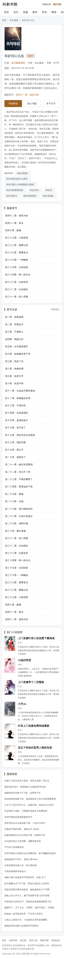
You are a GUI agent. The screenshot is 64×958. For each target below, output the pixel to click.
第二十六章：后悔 (14, 501)
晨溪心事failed (31, 859)
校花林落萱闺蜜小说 (14, 798)
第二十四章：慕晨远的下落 (19, 486)
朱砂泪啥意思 (30, 195)
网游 (54, 12)
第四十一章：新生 (14, 223)
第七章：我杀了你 (14, 361)
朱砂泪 (49, 190)
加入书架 (32, 103)
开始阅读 (13, 103)
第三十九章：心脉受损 (16, 237)
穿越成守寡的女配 (12, 829)
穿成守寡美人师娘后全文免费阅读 (20, 853)
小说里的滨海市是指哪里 (35, 919)
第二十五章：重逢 (14, 494)
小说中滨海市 (38, 823)
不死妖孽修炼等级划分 (15, 871)
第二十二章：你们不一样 (17, 471)
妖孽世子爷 (35, 792)
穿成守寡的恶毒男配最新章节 (18, 817)
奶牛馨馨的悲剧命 (47, 853)
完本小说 (33, 940)
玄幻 (15, 12)
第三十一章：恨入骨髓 (16, 296)
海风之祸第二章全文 (39, 780)
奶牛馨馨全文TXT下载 (14, 883)
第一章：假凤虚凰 (14, 316)
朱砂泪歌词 (12, 195)
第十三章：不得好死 (15, 405)
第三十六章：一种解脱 (16, 259)
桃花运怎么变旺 (46, 805)
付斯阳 (29, 907)
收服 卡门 (41, 877)
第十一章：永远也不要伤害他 (20, 390)
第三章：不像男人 (14, 331)
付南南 (51, 907)
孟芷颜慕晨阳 (18, 62)
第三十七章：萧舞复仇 (16, 252)
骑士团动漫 (31, 865)
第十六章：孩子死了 (15, 427)
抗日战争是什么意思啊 (15, 841)
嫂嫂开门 (8, 907)
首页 (6, 12)
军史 (44, 12)
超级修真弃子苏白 (12, 859)
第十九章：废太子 (14, 449)
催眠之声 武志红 (31, 829)
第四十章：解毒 (13, 230)
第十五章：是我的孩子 (16, 420)
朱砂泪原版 (49, 195)
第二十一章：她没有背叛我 (19, 464)
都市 (34, 12)
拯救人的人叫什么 (12, 895)
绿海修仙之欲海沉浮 (14, 901)
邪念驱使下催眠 (11, 811)
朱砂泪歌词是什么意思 (17, 178)
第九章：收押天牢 (14, 376)
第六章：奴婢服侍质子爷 (17, 353)
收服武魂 (32, 805)
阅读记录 (46, 4)
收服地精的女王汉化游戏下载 (18, 835)
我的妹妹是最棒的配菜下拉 (39, 901)
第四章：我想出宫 (14, 339)
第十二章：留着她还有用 (17, 398)
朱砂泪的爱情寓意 (15, 190)
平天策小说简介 (35, 913)
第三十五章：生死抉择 (16, 267)
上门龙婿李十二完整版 (31, 682)
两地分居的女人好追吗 (38, 883)
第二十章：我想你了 (15, 457)
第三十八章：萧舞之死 (16, 245)
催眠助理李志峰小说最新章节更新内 (21, 925)
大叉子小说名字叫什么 (15, 805)
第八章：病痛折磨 (14, 368)
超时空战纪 (40, 907)
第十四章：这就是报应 (16, 412)
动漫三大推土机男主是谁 (16, 780)
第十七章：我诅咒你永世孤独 (20, 435)
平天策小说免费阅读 (14, 847)
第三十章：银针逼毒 (15, 530)
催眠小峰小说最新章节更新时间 (19, 877)
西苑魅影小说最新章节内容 (33, 786)
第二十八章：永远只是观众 (19, 516)
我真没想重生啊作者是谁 (16, 889)
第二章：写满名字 (14, 324)
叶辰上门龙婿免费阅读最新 (33, 725)
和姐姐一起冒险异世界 (15, 913)
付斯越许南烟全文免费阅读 (34, 811)
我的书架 (57, 4)
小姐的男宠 (24, 660)
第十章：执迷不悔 (14, 383)
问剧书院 (10, 4)
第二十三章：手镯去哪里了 (19, 479)
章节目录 (50, 103)
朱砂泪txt (35, 190)
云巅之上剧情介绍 (12, 919)
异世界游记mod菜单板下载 (17, 823)
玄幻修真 (14, 20)
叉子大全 (19, 907)
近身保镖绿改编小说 (14, 865)
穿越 (25, 12)
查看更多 (55, 309)
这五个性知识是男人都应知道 (35, 747)
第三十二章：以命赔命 (16, 289)
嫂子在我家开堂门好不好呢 (36, 895)
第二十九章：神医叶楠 (16, 523)
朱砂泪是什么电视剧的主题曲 (20, 184)
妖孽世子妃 (39, 835)
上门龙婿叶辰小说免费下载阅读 (36, 638)
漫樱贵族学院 (34, 841)
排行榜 (23, 940)
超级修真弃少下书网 (39, 889)
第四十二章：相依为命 (27, 94)
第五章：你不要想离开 (16, 346)
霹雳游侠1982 (11, 786)
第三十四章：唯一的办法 (17, 274)
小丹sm (22, 704)
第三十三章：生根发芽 (16, 282)
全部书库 (13, 940)
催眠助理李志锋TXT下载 (16, 792)
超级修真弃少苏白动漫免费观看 (41, 798)
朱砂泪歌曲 (23, 173)
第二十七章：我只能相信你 (19, 508)
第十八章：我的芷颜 (15, 442)
